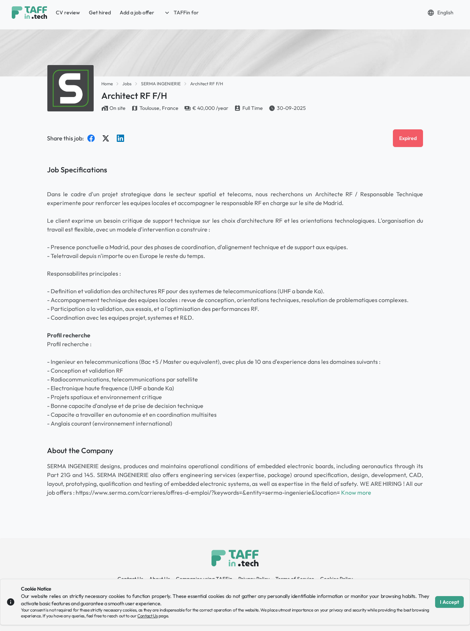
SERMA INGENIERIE (161, 83)
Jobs (126, 83)
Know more (356, 492)
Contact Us (147, 616)
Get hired (100, 12)
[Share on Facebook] (91, 138)
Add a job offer (137, 12)
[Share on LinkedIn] (120, 138)
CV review (68, 12)
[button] (181, 12)
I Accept (449, 602)
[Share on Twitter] (105, 138)
